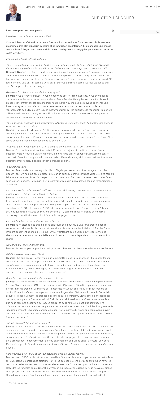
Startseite (30, 6)
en (159, 6)
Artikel (41, 6)
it (154, 6)
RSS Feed (99, 394)
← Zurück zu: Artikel (17, 383)
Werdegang (72, 6)
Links (60, 394)
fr (151, 6)
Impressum (70, 394)
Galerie (60, 6)
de (146, 6)
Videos (50, 6)
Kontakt (84, 6)
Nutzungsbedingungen (85, 394)
